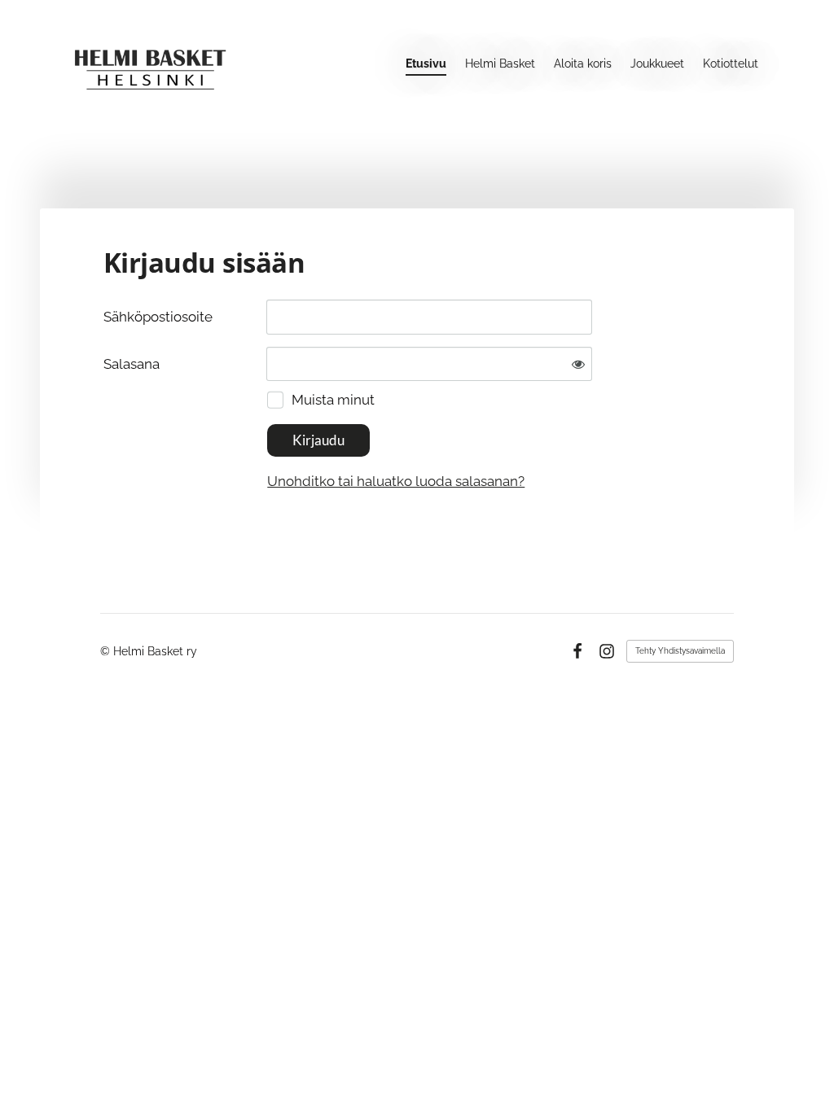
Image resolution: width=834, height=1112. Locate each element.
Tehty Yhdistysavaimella (680, 650)
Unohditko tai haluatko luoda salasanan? (396, 481)
